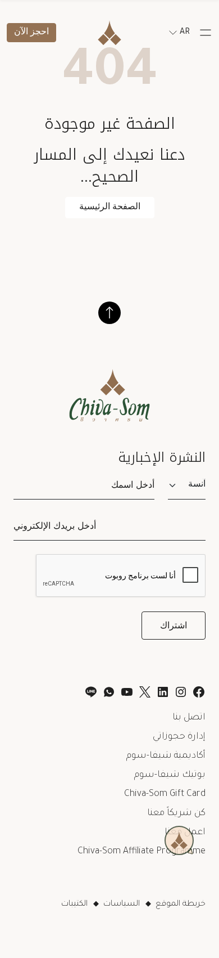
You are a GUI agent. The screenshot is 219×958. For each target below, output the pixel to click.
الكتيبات (74, 904)
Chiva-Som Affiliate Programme (141, 852)
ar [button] (185, 32)
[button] (205, 32)
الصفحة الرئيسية (109, 207)
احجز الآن (31, 32)
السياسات (121, 904)
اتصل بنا (189, 718)
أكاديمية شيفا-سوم (166, 756)
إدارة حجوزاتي (179, 737)
